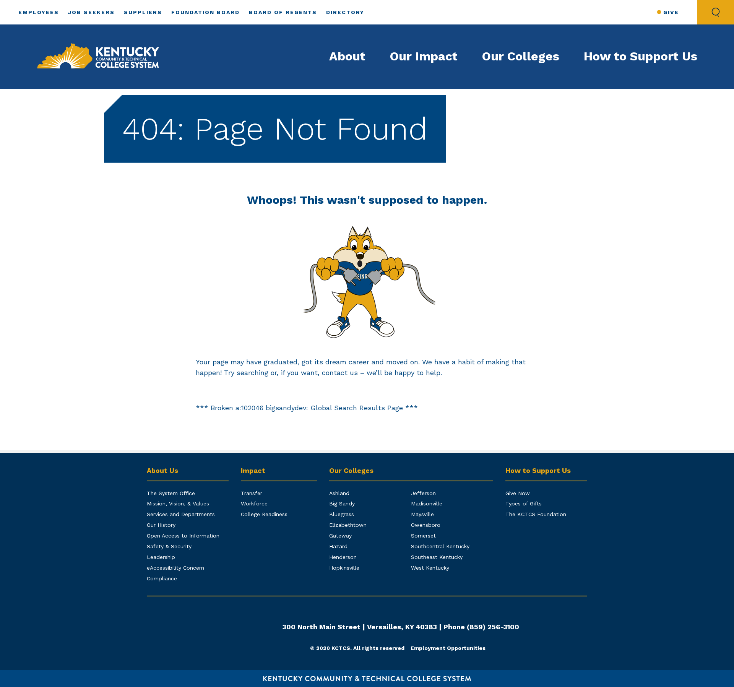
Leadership (161, 557)
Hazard (338, 546)
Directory (345, 12)
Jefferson (423, 493)
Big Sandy (342, 503)
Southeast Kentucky (437, 557)
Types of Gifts (523, 503)
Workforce (254, 503)
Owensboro (425, 525)
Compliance (162, 578)
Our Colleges (520, 56)
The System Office (171, 493)
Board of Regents (283, 12)
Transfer (251, 493)
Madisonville (426, 503)
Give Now (517, 493)
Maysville (422, 514)
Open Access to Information (183, 536)
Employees (38, 12)
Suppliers (143, 12)
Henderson (343, 557)
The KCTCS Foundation (535, 514)
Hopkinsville (344, 568)
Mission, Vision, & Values (178, 503)
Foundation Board (205, 12)
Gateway (340, 536)
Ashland (339, 493)
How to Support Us (640, 56)
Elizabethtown (348, 525)
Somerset (423, 536)
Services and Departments (181, 514)
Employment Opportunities (448, 648)
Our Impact (424, 56)
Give (671, 12)
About (347, 56)
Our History (161, 525)
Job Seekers (91, 12)
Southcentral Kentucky (440, 546)
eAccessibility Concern (175, 568)
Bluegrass (341, 514)
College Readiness (264, 514)
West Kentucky (430, 568)
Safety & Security (169, 546)
